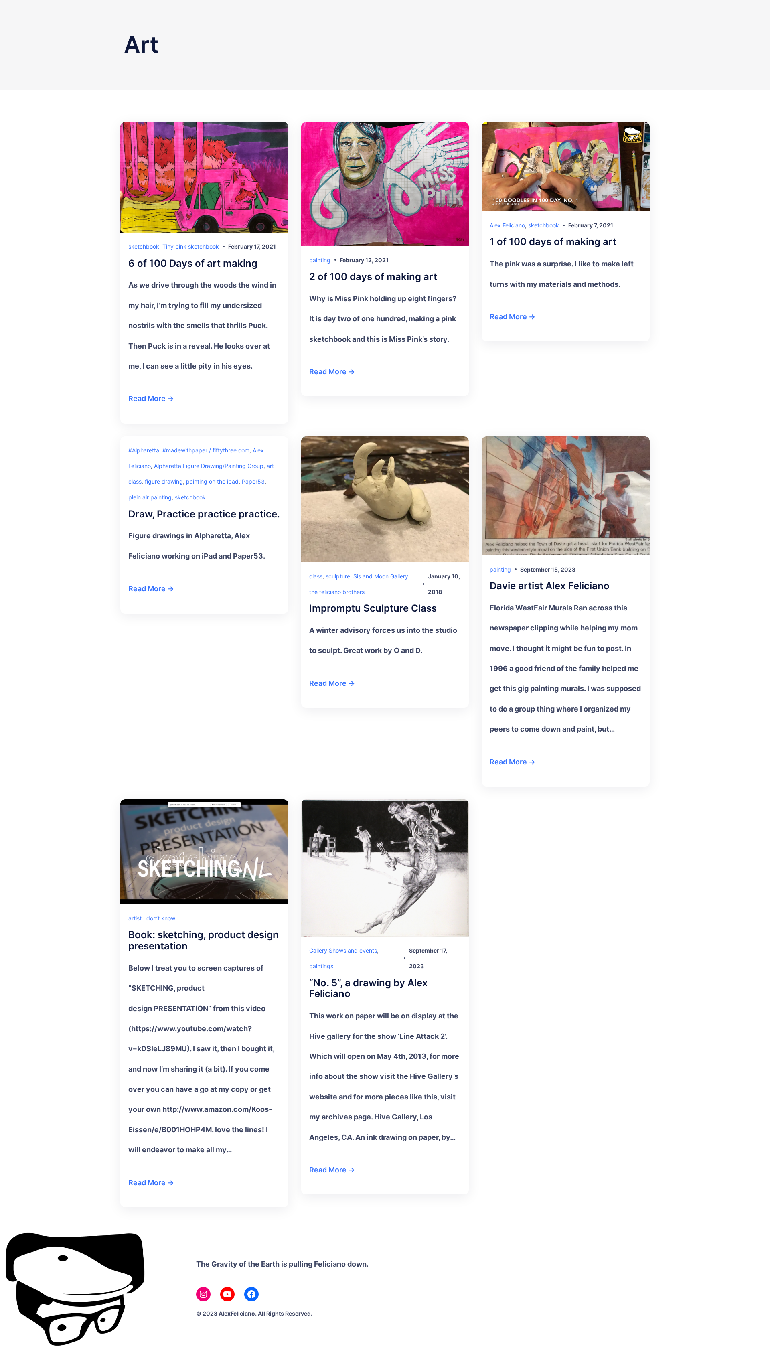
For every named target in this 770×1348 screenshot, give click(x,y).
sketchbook (143, 246)
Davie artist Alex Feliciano (550, 586)
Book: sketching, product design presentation (203, 940)
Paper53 (253, 481)
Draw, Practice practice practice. (204, 514)
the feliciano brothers (337, 591)
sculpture (338, 576)
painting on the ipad (212, 481)
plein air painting (150, 497)
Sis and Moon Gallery (380, 576)
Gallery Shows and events (343, 950)
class (315, 576)
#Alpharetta (143, 450)
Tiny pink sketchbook (190, 246)
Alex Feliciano (507, 225)
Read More (147, 398)
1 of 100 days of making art (553, 241)
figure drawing (164, 481)
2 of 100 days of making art (373, 276)
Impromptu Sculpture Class (373, 608)
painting (319, 260)
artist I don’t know (151, 918)
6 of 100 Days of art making (192, 263)
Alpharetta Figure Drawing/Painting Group (208, 465)
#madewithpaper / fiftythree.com (205, 450)
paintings (321, 966)
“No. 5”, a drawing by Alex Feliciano (368, 988)
